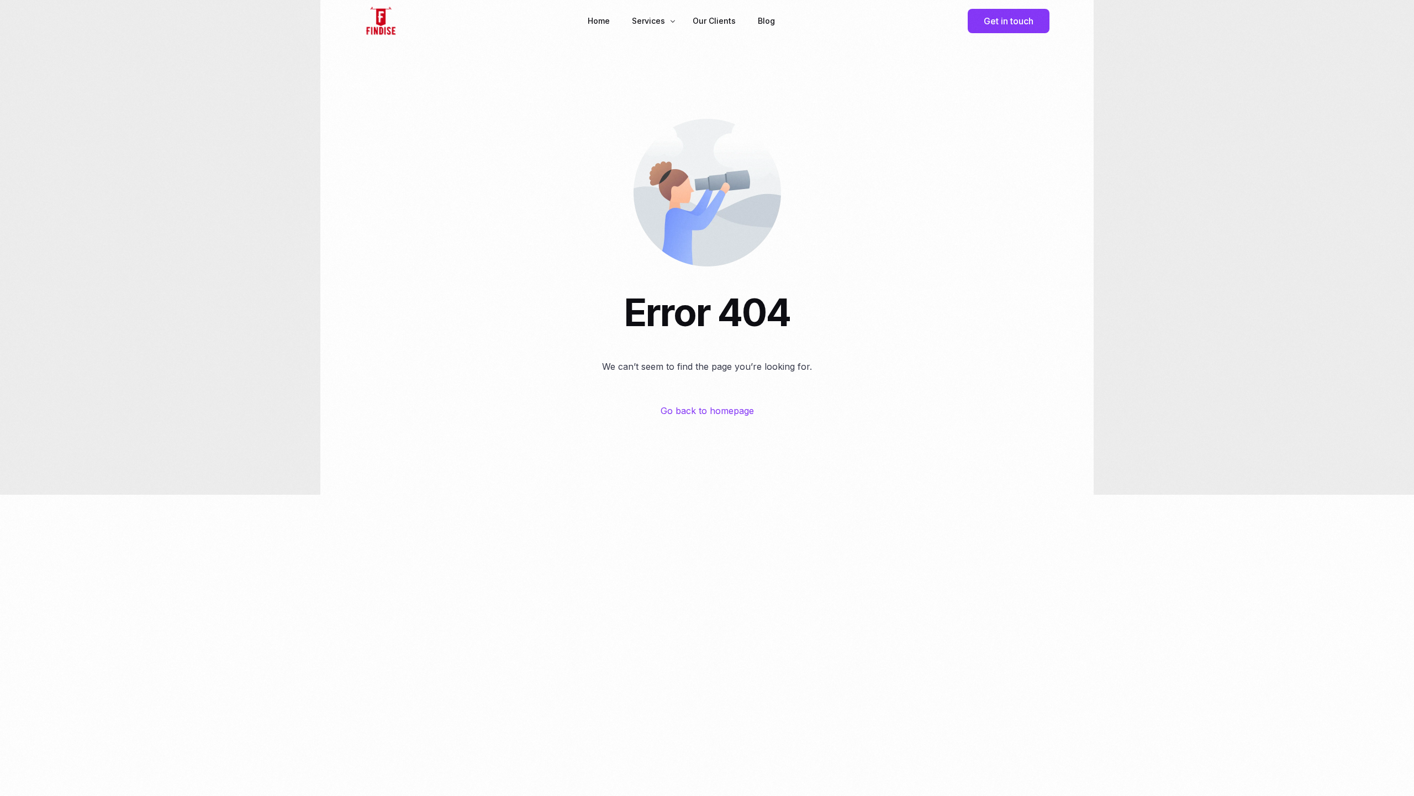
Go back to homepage (707, 410)
